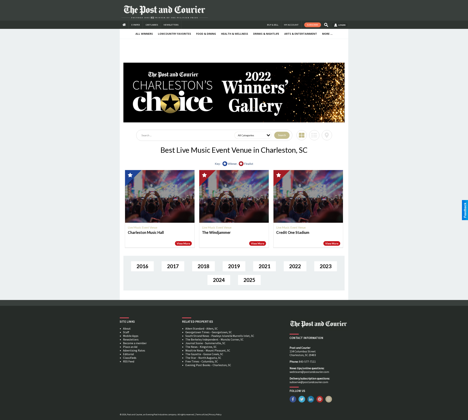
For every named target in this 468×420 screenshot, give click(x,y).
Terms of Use (201, 414)
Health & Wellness (234, 33)
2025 (249, 280)
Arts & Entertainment (300, 33)
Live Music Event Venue (142, 227)
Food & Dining (206, 33)
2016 (142, 266)
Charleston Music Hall (146, 232)
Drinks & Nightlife (266, 33)
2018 (203, 266)
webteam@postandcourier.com (309, 372)
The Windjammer (216, 232)
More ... (327, 33)
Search (282, 135)
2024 (219, 280)
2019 (234, 266)
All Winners (144, 33)
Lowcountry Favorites (174, 33)
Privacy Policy (215, 414)
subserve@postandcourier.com (309, 382)
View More (183, 243)
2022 (295, 266)
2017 (173, 266)
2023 (325, 266)
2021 (264, 266)
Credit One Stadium (292, 232)
